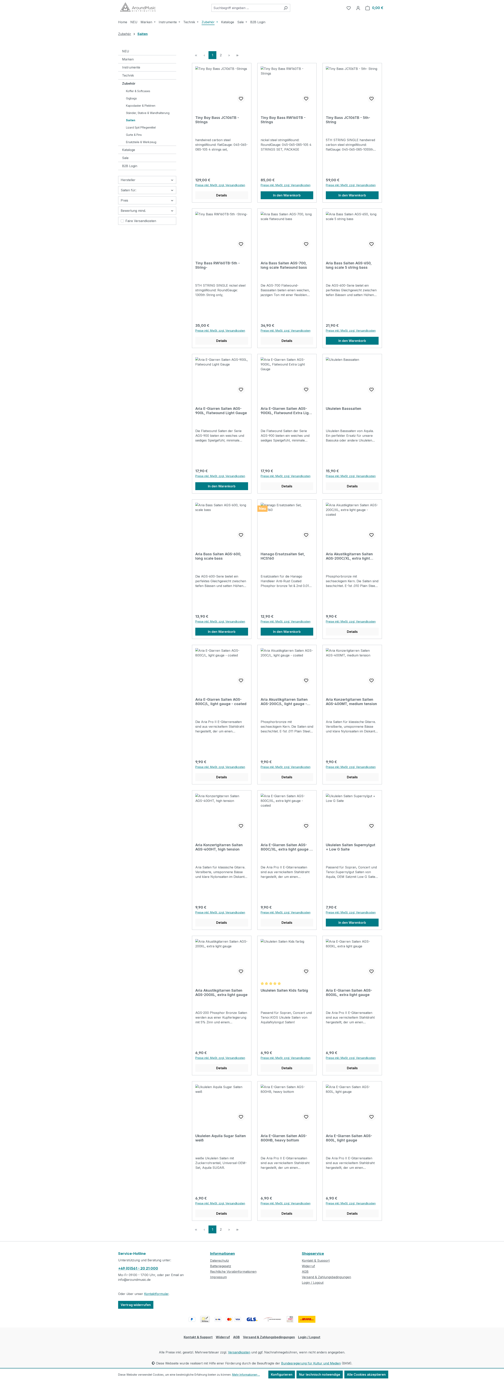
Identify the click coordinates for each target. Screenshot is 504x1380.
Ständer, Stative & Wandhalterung (148, 113)
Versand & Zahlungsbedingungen (326, 1277)
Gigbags (131, 98)
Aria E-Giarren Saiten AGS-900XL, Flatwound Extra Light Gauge (286, 410)
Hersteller (128, 180)
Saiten (130, 120)
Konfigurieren (281, 1374)
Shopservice (313, 1253)
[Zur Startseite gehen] (138, 7)
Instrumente (131, 67)
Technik (128, 75)
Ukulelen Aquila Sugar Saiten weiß (220, 1138)
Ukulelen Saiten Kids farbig (284, 990)
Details (221, 195)
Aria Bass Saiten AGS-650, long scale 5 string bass (349, 265)
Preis (124, 200)
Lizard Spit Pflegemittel (141, 127)
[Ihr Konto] (358, 8)
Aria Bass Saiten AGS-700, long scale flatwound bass (284, 265)
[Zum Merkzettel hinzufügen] (241, 99)
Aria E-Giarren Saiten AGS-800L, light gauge (349, 1138)
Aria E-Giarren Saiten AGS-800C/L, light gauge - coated (220, 701)
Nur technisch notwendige (319, 1374)
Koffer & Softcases (138, 91)
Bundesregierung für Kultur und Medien (311, 1363)
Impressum (218, 1277)
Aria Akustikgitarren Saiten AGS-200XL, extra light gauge (221, 992)
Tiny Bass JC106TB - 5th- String (348, 120)
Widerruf (308, 1266)
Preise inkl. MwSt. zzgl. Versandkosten (220, 185)
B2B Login (129, 166)
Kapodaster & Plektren (140, 105)
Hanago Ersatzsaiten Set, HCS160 (283, 556)
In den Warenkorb (287, 195)
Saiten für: (128, 190)
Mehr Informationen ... (246, 1374)
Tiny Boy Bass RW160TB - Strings (283, 120)
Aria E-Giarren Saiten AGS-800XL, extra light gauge (349, 992)
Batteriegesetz (220, 1266)
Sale (125, 158)
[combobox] (246, 8)
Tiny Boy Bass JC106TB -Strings (217, 120)
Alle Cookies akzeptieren (366, 1374)
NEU (125, 51)
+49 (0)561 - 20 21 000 (138, 1268)
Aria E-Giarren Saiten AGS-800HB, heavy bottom (284, 1138)
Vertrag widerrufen (136, 1305)
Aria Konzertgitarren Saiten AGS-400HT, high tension (219, 847)
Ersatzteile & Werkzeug (141, 142)
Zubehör (128, 83)
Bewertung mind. (133, 211)
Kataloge (128, 150)
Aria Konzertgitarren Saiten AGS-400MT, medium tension (351, 701)
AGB (305, 1272)
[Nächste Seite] (229, 55)
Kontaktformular (156, 1294)
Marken (128, 59)
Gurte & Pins (134, 134)
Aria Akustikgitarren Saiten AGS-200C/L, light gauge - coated (284, 701)
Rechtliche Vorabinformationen (233, 1272)
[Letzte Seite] (237, 55)
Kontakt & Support (316, 1260)
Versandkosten (239, 1352)
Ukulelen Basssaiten (343, 408)
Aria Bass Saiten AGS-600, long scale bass (218, 556)
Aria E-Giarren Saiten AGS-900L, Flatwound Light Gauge (221, 410)
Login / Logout (312, 1283)
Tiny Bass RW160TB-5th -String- (217, 265)
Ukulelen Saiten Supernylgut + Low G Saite (350, 847)
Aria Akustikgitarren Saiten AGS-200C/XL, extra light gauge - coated (349, 556)
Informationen (222, 1253)
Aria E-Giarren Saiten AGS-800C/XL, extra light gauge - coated (286, 847)
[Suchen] (285, 8)
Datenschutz (219, 1260)
